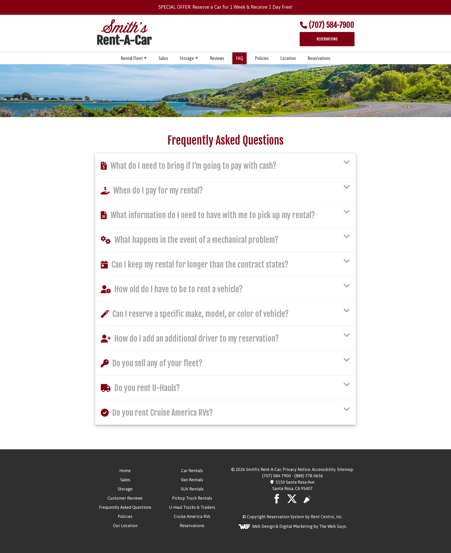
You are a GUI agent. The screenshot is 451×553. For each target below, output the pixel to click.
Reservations (318, 58)
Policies (261, 58)
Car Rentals (192, 470)
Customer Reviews (125, 498)
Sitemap (345, 469)
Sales (163, 58)
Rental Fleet (132, 58)
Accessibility (323, 469)
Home (125, 470)
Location (288, 58)
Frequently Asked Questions (125, 507)
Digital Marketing (296, 526)
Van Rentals (192, 479)
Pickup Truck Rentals (192, 498)
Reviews (217, 58)
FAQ (239, 58)
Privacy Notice (296, 469)
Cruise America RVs (192, 516)
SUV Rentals (192, 488)
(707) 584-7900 (331, 25)
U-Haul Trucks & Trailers (192, 507)
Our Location (125, 525)
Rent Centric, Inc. (326, 516)
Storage (187, 58)
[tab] (225, 165)
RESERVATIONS (327, 39)
